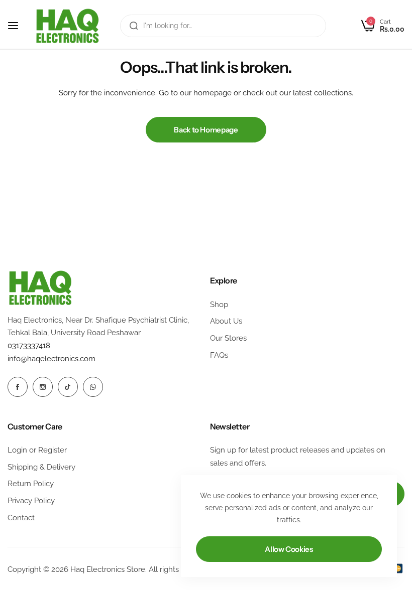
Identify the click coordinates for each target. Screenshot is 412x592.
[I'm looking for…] (134, 26)
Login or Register (37, 450)
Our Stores (228, 338)
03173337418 (29, 345)
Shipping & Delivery (41, 467)
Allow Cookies (289, 549)
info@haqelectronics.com (51, 358)
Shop (219, 304)
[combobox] (223, 26)
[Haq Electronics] (67, 26)
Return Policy (31, 483)
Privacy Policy (31, 500)
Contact (21, 517)
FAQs (219, 355)
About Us (226, 321)
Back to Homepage (206, 129)
